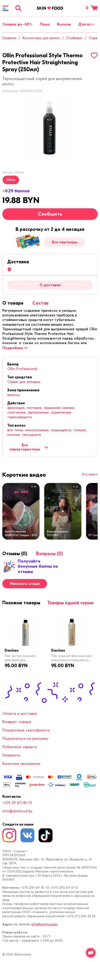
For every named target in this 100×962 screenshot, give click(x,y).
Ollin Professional (22, 369)
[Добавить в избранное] (94, 55)
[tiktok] (46, 835)
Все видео (90, 474)
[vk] (27, 835)
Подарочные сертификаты (26, 730)
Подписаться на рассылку (25, 739)
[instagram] (9, 835)
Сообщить (50, 214)
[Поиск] (18, 8)
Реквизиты (11, 755)
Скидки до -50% (17, 24)
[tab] (12, 303)
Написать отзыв (25, 584)
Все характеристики (25, 447)
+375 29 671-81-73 (17, 803)
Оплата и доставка (19, 713)
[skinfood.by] (50, 8)
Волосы (64, 24)
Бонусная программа (21, 764)
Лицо (45, 24)
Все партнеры (64, 242)
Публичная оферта (19, 747)
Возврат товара (16, 722)
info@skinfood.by (17, 811)
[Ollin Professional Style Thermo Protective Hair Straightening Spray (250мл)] (50, 128)
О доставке (50, 285)
